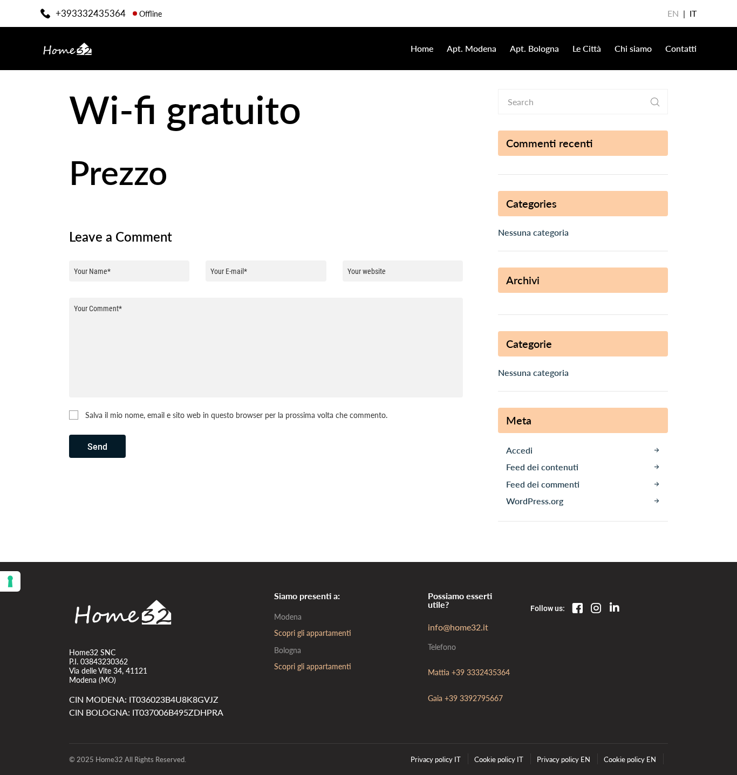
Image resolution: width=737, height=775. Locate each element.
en (673, 13)
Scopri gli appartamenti (312, 632)
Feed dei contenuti (542, 467)
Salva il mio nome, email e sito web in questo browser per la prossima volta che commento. (236, 415)
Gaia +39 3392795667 (465, 697)
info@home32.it (458, 627)
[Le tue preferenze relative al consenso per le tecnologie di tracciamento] (10, 581)
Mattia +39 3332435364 (469, 672)
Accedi (519, 450)
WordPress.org (534, 501)
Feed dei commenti (542, 484)
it (693, 13)
